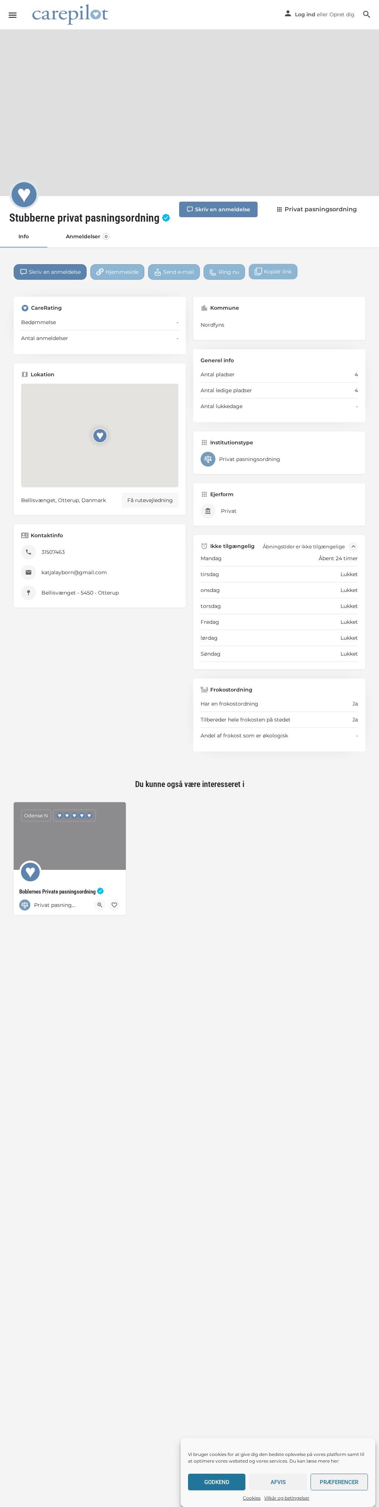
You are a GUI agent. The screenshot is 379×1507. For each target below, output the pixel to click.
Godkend (216, 1482)
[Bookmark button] (114, 905)
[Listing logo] (24, 194)
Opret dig (342, 14)
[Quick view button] (100, 905)
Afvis (278, 1482)
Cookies (252, 1498)
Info (24, 236)
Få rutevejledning (150, 500)
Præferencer (339, 1482)
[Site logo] (71, 15)
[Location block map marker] (99, 435)
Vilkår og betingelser (286, 1498)
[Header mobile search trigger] (367, 14)
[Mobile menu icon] (12, 15)
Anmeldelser (86, 236)
